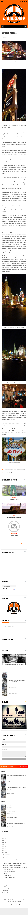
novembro (5, 854)
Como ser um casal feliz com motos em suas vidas (14, 724)
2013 (3, 846)
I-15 (14, 469)
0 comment (5, 37)
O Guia (23, 469)
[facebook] (18, 1)
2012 (3, 848)
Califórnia (14, 533)
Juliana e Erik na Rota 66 (14, 499)
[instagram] (20, 1)
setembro (5, 890)
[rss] (26, 1)
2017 (3, 838)
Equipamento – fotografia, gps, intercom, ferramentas (15, 867)
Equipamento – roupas (8, 869)
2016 (3, 840)
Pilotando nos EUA (7, 857)
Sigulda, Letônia (12, 687)
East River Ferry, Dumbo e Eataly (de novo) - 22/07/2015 (16, 788)
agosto (5, 892)
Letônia (10, 675)
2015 (3, 842)
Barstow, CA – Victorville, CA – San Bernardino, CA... (15, 883)
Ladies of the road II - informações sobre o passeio (14, 863)
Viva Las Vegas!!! (7, 888)
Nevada (18, 469)
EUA (11, 469)
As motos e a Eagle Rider (9, 877)
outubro (5, 856)
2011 (3, 850)
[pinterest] (24, 1)
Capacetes (5, 873)
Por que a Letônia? (13, 693)
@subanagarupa (23, 766)
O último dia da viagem (8, 879)
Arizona (14, 497)
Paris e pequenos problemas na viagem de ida (16, 776)
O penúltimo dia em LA (14, 535)
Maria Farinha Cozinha (12, 817)
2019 (3, 835)
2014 (3, 844)
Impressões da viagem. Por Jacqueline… (14, 517)
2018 (3, 837)
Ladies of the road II (7, 861)
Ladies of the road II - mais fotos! (10, 859)
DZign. (19, 901)
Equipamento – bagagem (9, 871)
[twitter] (22, 1)
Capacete (7, 469)
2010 (3, 852)
